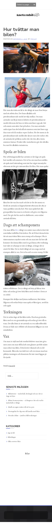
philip (34, 39)
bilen (17, 230)
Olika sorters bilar (14, 441)
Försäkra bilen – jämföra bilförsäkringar (22, 415)
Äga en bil (12, 366)
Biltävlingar (12, 437)
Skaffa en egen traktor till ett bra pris (21, 407)
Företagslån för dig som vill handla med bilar (24, 411)
